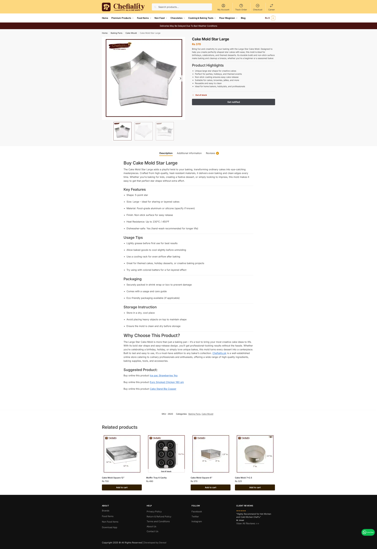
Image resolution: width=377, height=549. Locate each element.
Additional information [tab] (189, 153)
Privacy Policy (154, 511)
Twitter (195, 516)
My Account (223, 9)
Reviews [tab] (212, 153)
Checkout (257, 9)
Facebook (197, 511)
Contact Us (152, 531)
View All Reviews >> (247, 523)
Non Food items (110, 521)
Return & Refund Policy (159, 516)
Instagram (197, 521)
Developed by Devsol (155, 542)
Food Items (107, 516)
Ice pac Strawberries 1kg (163, 375)
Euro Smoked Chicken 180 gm (167, 382)
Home (105, 33)
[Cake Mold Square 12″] (122, 454)
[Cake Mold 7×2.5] (255, 454)
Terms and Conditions (158, 521)
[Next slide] (180, 78)
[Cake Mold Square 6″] (211, 454)
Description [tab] (166, 153)
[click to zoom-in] (143, 78)
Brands (105, 510)
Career (271, 9)
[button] (270, 18)
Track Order (241, 9)
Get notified (166, 487)
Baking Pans (116, 33)
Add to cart (122, 487)
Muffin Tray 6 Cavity (156, 477)
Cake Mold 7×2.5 (243, 477)
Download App (109, 527)
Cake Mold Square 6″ (201, 477)
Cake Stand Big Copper (163, 388)
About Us (151, 526)
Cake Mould (131, 33)
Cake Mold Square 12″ (113, 477)
